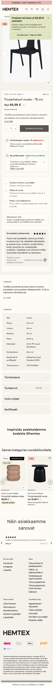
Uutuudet (33, 613)
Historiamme (9, 607)
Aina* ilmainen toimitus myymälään (26, 683)
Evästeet (33, 592)
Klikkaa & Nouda (34, 128)
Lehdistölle (8, 617)
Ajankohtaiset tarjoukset (35, 605)
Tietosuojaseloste (37, 582)
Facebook (8, 563)
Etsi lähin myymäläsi (38, 617)
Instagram (8, 566)
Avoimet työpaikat (12, 614)
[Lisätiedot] (23, 105)
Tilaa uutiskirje (35, 610)
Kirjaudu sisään (36, 620)
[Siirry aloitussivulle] (11, 9)
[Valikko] (48, 9)
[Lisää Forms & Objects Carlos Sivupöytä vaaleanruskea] (23, 487)
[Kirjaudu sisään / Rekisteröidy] (32, 9)
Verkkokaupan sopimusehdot (35, 577)
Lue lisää (8, 121)
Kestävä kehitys (10, 610)
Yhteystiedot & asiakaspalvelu (36, 564)
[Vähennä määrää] (7, 128)
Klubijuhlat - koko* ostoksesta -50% (26, 3)
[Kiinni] (48, 18)
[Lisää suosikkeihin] (48, 82)
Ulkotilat (7, 17)
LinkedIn (7, 570)
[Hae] (26, 9)
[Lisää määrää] (15, 128)
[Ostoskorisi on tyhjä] (42, 9)
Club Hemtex (9, 603)
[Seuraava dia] (48, 53)
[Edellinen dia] (4, 53)
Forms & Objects (16, 94)
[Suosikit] (37, 9)
